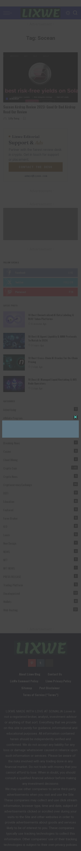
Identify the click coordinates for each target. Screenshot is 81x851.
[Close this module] (75, 417)
